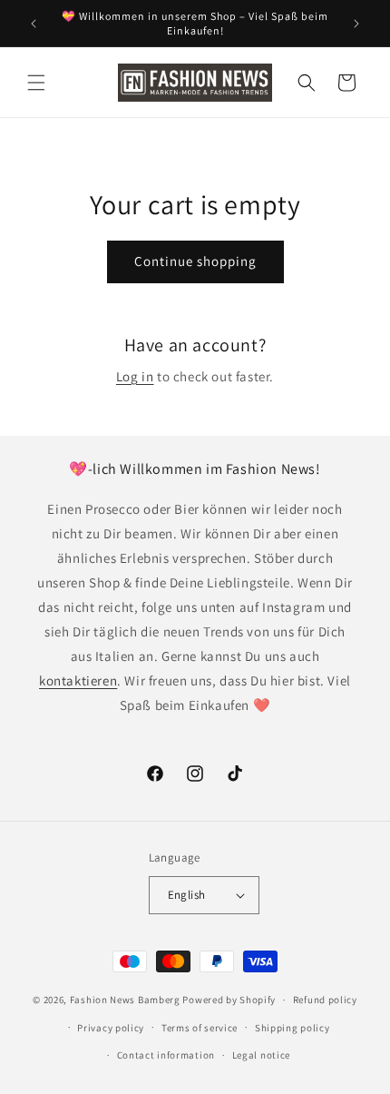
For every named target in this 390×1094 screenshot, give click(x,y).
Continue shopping (195, 261)
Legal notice (261, 1055)
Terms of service (199, 1027)
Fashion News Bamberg (125, 999)
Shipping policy (292, 1027)
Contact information (166, 1055)
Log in (135, 376)
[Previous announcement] (34, 24)
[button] (36, 83)
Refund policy (325, 999)
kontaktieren (78, 680)
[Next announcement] (356, 24)
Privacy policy (110, 1027)
